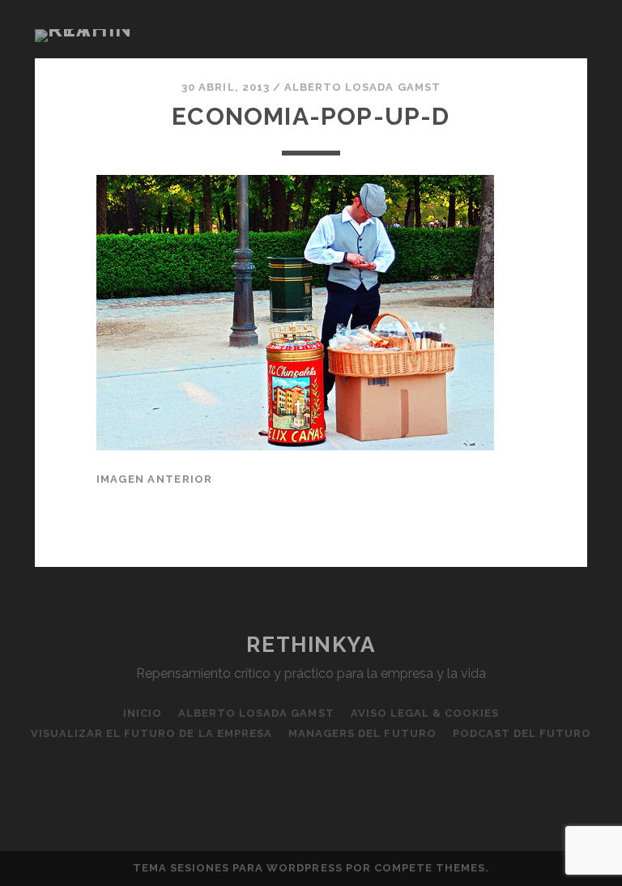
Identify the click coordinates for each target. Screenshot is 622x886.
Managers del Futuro (362, 733)
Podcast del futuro (522, 733)
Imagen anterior (154, 479)
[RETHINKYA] (87, 29)
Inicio (142, 713)
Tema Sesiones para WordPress (238, 868)
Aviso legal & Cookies (425, 713)
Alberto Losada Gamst (362, 87)
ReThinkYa (310, 645)
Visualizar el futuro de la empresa (151, 733)
